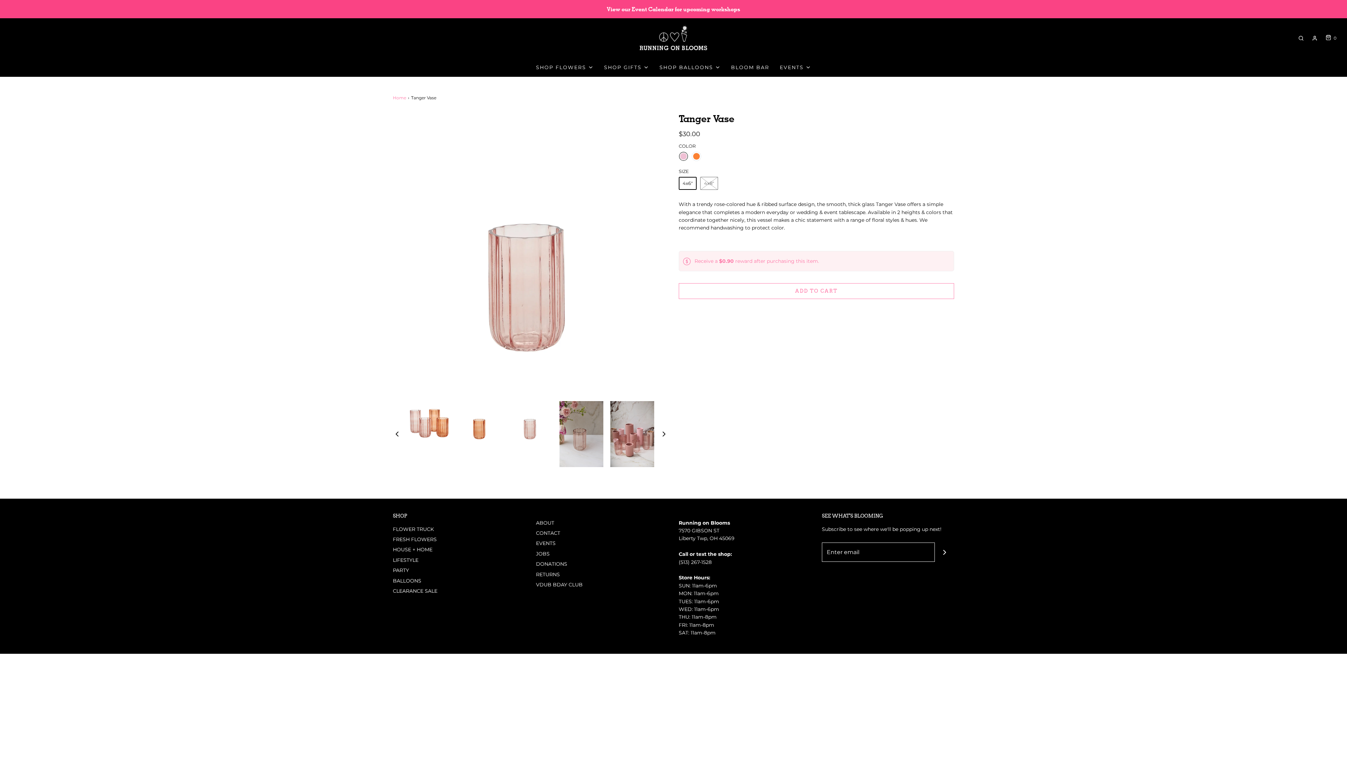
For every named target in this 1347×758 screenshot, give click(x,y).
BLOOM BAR (750, 67)
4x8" (709, 183)
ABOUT (545, 523)
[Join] (944, 552)
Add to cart (816, 291)
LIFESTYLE (405, 560)
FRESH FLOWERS (415, 539)
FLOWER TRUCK (413, 529)
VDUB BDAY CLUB (559, 584)
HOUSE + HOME (413, 549)
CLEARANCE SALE (415, 591)
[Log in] (1315, 38)
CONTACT (548, 533)
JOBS (543, 554)
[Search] (1301, 38)
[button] (397, 434)
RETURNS (548, 574)
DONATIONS (551, 564)
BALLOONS (407, 581)
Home (399, 97)
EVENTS (546, 543)
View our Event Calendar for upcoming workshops (673, 9)
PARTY (401, 570)
